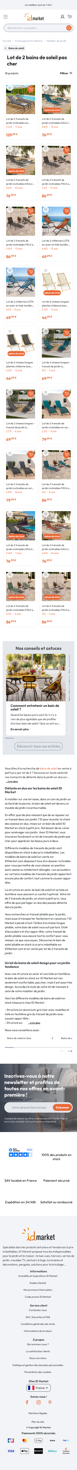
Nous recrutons (37, 1358)
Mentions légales (37, 1413)
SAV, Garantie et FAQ (38, 1317)
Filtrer (64, 73)
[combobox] (38, 28)
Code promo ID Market (38, 1296)
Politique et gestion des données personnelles (38, 1365)
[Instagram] (38, 1402)
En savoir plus (20, 729)
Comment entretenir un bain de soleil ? (35, 707)
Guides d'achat (38, 1283)
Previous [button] (62, 1051)
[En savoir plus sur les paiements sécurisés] (10, 1440)
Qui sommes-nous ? (38, 1344)
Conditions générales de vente (38, 1324)
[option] (38, 5)
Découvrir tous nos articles (38, 746)
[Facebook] (27, 1402)
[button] (62, 17)
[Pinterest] (50, 1402)
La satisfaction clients (38, 1351)
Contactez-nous (38, 1310)
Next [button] (70, 1051)
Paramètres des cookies (37, 1372)
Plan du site (38, 1421)
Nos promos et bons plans (37, 1289)
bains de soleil (48, 768)
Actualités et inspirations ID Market (37, 1276)
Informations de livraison (38, 1331)
